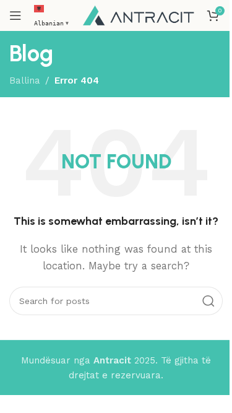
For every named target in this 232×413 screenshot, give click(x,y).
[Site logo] (138, 14)
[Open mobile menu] (15, 15)
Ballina (24, 80)
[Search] (208, 301)
